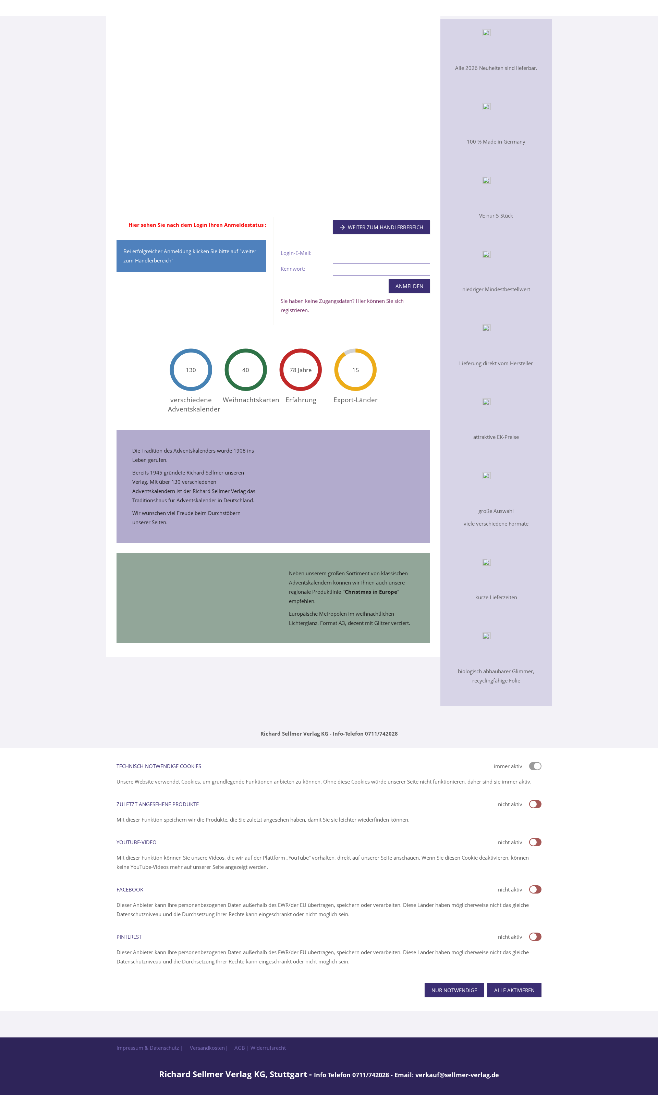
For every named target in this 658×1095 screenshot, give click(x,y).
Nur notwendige (454, 990)
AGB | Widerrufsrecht (260, 1047)
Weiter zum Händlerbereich (385, 227)
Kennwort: (293, 268)
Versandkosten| (209, 1047)
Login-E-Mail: (296, 252)
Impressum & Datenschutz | (150, 1047)
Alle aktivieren (514, 990)
